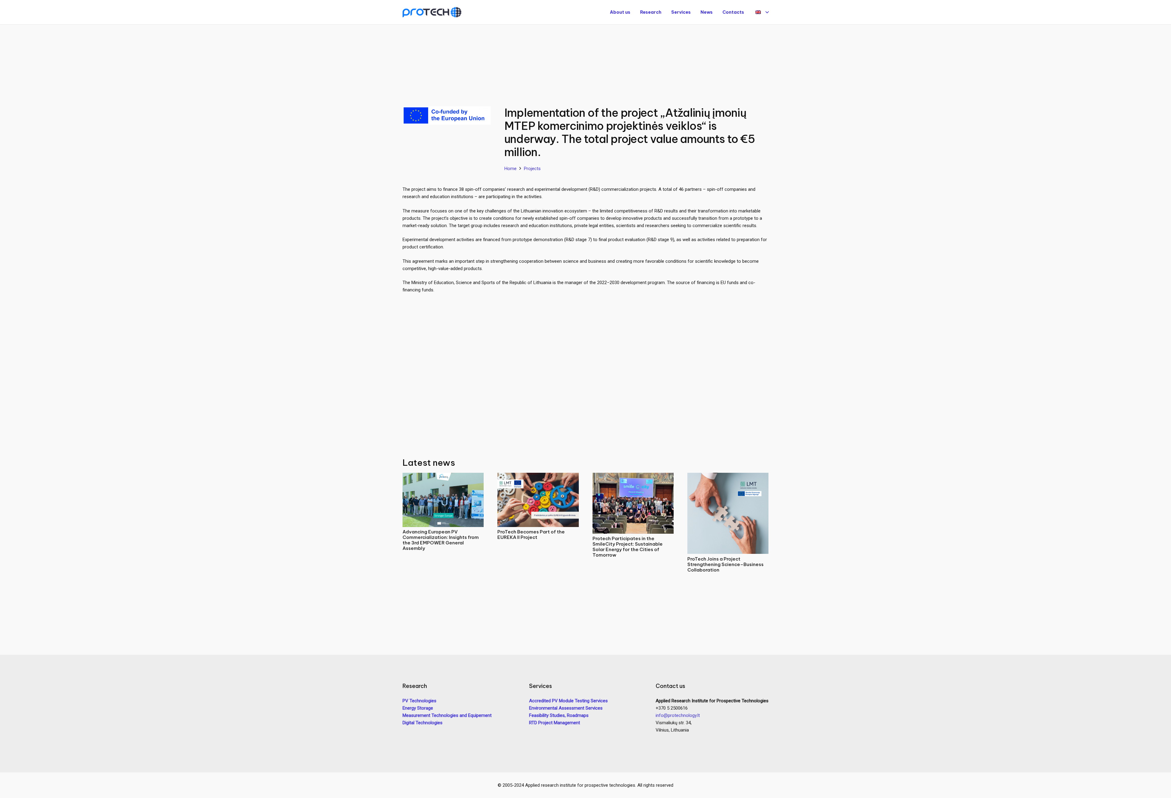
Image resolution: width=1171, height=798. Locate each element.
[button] (762, 12)
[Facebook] (661, 739)
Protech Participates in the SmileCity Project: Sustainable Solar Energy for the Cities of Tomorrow (628, 547)
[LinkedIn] (673, 739)
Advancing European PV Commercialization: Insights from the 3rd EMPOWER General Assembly (441, 540)
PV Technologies (419, 701)
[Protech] (432, 12)
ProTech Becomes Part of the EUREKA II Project (531, 534)
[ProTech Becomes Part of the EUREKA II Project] (537, 476)
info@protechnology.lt (678, 715)
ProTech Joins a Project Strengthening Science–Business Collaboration (725, 564)
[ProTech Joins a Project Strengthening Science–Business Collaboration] (727, 476)
